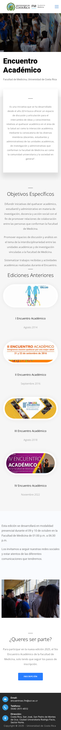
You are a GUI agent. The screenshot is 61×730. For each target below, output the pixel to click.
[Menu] (57, 6)
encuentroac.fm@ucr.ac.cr (24, 700)
